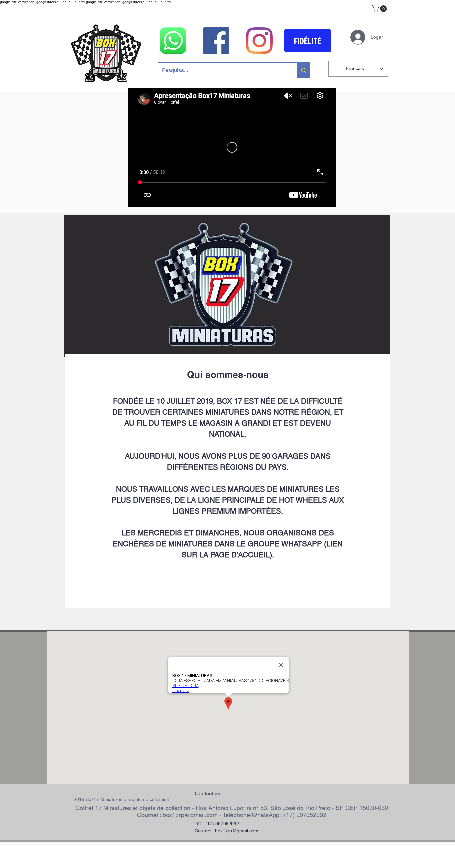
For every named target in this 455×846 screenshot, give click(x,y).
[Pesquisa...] (303, 70)
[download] (173, 40)
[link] (380, 8)
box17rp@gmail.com (190, 814)
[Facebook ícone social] (216, 40)
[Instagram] (259, 40)
